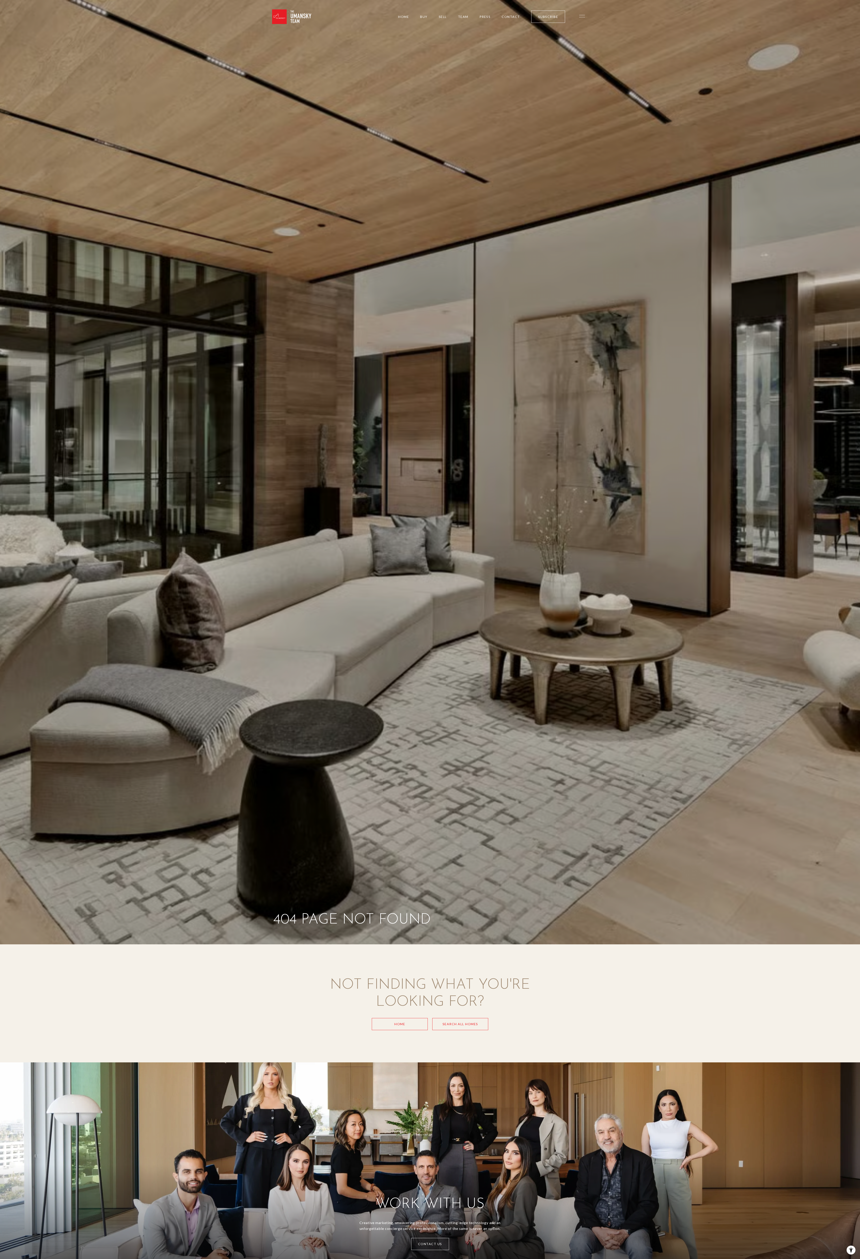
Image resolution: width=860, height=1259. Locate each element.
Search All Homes (460, 1024)
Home (399, 1024)
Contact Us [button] (430, 1244)
